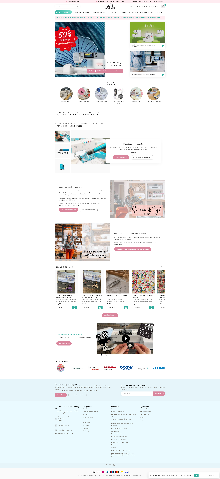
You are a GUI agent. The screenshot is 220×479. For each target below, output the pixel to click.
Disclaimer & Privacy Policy (120, 442)
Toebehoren (86, 428)
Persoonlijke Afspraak (81, 12)
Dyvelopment (138, 475)
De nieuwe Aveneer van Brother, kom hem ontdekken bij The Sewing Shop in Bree (123, 455)
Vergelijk (60, 307)
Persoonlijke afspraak (77, 395)
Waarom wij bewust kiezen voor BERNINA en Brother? (121, 420)
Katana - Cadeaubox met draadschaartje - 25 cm (64, 296)
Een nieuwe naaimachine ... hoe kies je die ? (123, 415)
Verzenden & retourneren (119, 436)
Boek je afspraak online (68, 210)
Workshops (86, 431)
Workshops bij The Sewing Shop (121, 450)
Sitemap (113, 447)
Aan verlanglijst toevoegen (141, 157)
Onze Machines (87, 409)
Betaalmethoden (116, 434)
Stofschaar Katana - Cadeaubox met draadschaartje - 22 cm (92, 296)
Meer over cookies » (211, 475)
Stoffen (85, 414)
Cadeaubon (126, 12)
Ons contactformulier (88, 210)
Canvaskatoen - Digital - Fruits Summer (143, 296)
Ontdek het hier (120, 157)
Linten (85, 420)
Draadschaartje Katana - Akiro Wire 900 (117, 296)
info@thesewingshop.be (65, 430)
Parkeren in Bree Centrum (119, 428)
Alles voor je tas (88, 417)
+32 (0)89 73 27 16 (63, 425)
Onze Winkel (60, 395)
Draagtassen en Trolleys (90, 411)
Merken (135, 12)
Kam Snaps (86, 422)
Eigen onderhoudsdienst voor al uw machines (122, 424)
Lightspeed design (127, 475)
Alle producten (144, 420)
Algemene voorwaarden (118, 439)
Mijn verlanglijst (145, 414)
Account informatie (146, 409)
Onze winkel (144, 12)
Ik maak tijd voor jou (117, 411)
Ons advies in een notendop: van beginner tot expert (133, 249)
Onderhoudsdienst (98, 12)
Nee (202, 475)
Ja (196, 475)
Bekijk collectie (109, 315)
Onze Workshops (113, 12)
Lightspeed (118, 475)
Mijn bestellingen (145, 411)
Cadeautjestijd (115, 431)
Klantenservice (156, 12)
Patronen (86, 425)
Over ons (114, 409)
